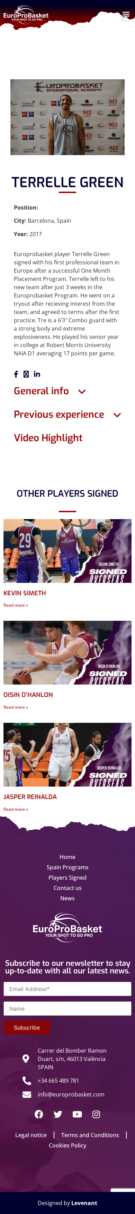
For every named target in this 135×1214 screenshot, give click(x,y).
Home (67, 857)
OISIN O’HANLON (28, 695)
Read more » (15, 605)
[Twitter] (58, 1114)
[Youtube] (77, 1114)
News (67, 898)
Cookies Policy (67, 1145)
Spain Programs (68, 867)
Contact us (68, 888)
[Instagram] (96, 1114)
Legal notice (31, 1135)
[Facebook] (39, 1114)
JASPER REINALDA (30, 797)
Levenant (84, 1203)
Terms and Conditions (90, 1135)
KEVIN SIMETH (24, 593)
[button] (126, 13)
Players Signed (67, 877)
